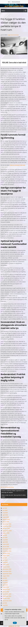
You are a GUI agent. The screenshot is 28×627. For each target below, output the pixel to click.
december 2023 (7, 569)
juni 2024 (5, 560)
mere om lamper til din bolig (17, 165)
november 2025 (7, 526)
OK (15, 622)
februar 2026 (6, 519)
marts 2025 (6, 544)
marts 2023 (6, 587)
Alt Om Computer (14, 6)
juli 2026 (5, 508)
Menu (3, 10)
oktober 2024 (6, 553)
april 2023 (5, 585)
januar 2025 (6, 546)
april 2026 (5, 515)
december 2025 (7, 524)
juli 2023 (5, 578)
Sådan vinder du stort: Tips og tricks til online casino (13, 496)
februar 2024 (6, 567)
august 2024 (6, 555)
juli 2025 (5, 535)
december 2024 (7, 549)
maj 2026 (5, 513)
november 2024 (7, 551)
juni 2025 (5, 537)
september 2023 (7, 573)
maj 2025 (5, 540)
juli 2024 (5, 558)
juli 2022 (5, 603)
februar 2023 (6, 589)
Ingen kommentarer (13, 35)
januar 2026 (6, 522)
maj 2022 (5, 605)
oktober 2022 (6, 598)
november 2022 (7, 596)
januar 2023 (6, 592)
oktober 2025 (6, 528)
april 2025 (5, 542)
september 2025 (7, 531)
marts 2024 (6, 564)
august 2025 (6, 533)
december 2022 (7, 594)
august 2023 (6, 576)
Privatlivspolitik (16, 1)
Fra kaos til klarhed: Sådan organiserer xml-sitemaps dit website (13, 491)
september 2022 (7, 601)
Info (9, 1)
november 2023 (7, 571)
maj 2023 (5, 582)
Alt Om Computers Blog (7, 487)
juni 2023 (5, 580)
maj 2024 (5, 562)
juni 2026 (5, 510)
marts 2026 (6, 517)
